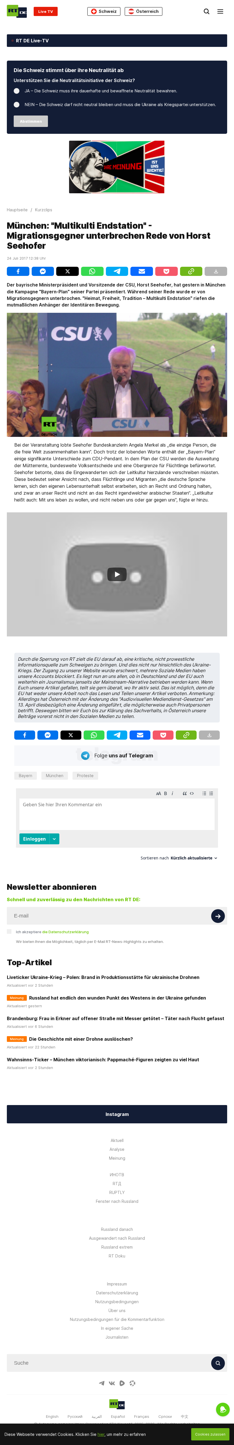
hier (101, 1434)
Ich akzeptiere (52, 932)
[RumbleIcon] (122, 1383)
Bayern (25, 775)
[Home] (17, 11)
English (52, 1416)
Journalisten (117, 1337)
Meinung (117, 1158)
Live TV (45, 11)
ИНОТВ (117, 1174)
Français (141, 1416)
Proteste (85, 775)
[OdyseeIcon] (132, 1383)
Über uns (117, 1310)
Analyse (117, 1149)
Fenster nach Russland (117, 1201)
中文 (184, 1416)
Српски (165, 1416)
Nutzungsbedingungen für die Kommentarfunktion (117, 1319)
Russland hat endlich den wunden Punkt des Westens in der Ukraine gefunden (117, 998)
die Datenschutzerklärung (65, 932)
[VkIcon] (111, 1383)
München (54, 775)
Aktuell (117, 1140)
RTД (117, 1183)
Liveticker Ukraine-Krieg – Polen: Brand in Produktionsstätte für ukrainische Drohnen (103, 977)
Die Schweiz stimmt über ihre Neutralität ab (69, 70)
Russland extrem (117, 1247)
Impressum (117, 1283)
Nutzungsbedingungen (117, 1301)
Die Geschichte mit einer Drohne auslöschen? (81, 1039)
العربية (97, 1416)
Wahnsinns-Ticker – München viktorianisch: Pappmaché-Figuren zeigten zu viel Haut (103, 1059)
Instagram (117, 1114)
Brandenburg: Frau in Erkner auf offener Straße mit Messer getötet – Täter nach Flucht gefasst (115, 1018)
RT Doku (117, 1255)
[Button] (218, 916)
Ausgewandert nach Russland (117, 1238)
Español (118, 1416)
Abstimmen (31, 121)
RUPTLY (117, 1192)
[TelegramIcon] (101, 1383)
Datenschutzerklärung (117, 1292)
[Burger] (220, 11)
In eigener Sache (117, 1328)
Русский (75, 1416)
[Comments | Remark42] (117, 826)
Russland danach (117, 1229)
